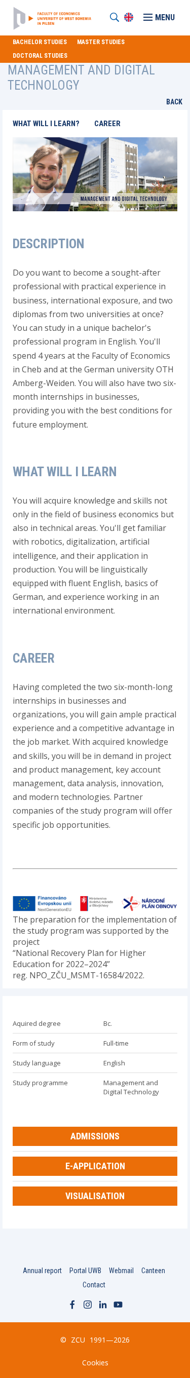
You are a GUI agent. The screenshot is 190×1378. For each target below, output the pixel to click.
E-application (95, 1166)
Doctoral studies (40, 55)
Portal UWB (85, 1271)
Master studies (101, 42)
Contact (94, 1285)
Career (107, 123)
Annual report (42, 1271)
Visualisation (95, 1196)
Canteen (153, 1271)
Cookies (95, 1362)
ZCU (78, 1340)
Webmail (121, 1271)
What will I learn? (46, 123)
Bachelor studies (40, 42)
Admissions (95, 1136)
